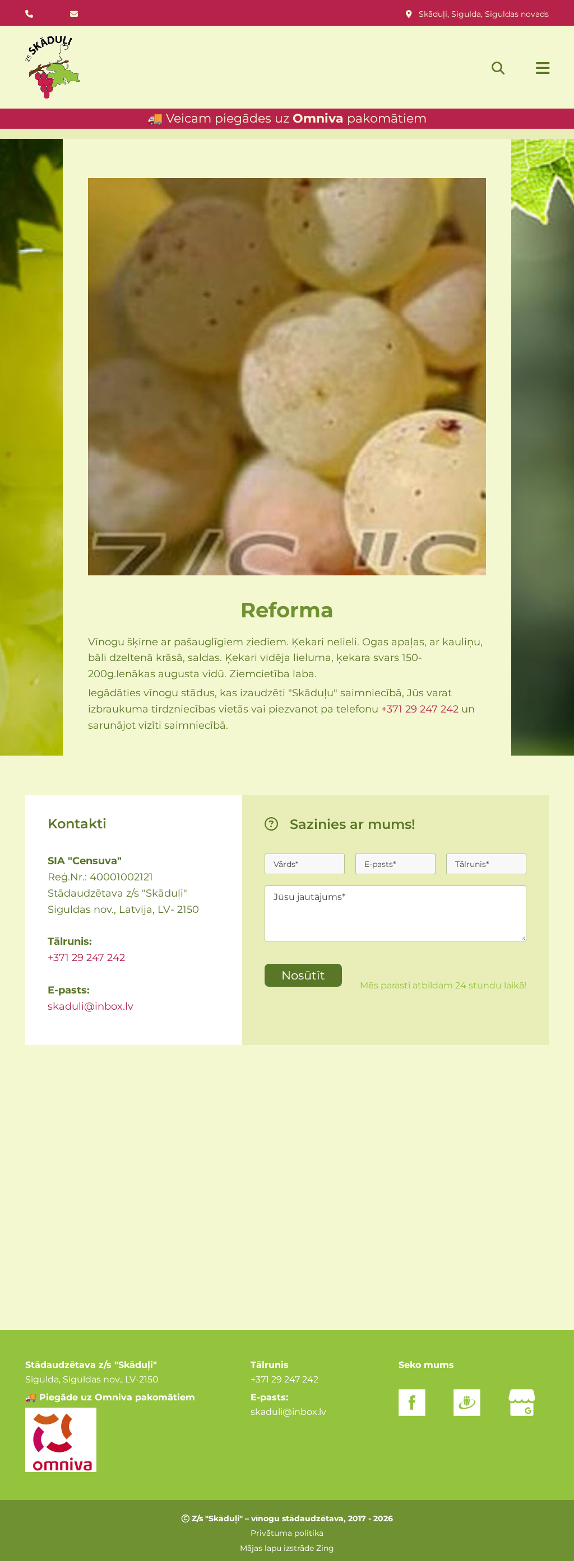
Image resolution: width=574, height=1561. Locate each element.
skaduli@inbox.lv (90, 1006)
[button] (531, 69)
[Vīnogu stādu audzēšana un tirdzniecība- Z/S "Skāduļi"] (58, 67)
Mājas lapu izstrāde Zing (287, 1548)
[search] (498, 67)
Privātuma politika (287, 1533)
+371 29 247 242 (420, 709)
